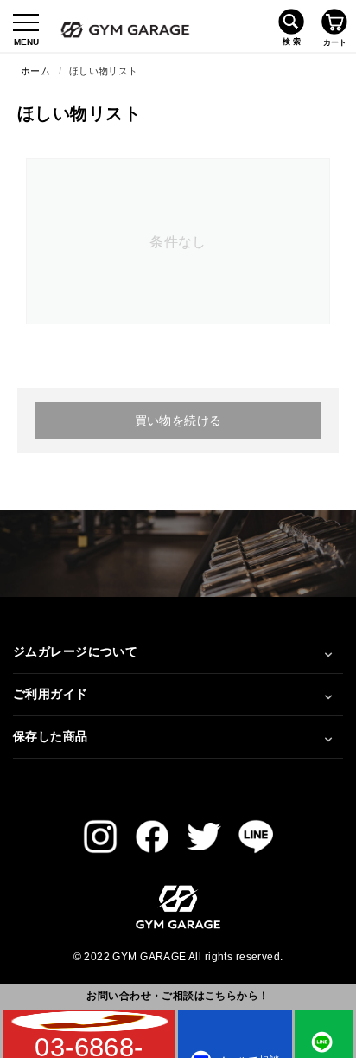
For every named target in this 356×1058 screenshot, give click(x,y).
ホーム (35, 71)
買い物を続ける (178, 420)
